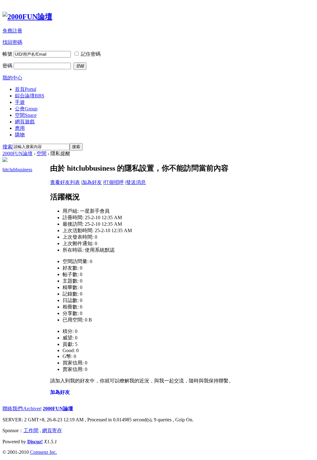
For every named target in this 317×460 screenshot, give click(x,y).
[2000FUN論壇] (27, 17)
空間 (26, 115)
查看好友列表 (65, 182)
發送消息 (136, 182)
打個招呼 (114, 182)
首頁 (25, 89)
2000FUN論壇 (17, 153)
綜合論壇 (29, 95)
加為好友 (92, 182)
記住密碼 (91, 54)
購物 (20, 134)
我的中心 (12, 77)
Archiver (32, 408)
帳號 (7, 54)
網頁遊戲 (25, 121)
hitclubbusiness (17, 169)
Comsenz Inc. (43, 452)
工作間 (31, 430)
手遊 (20, 102)
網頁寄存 (52, 430)
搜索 (7, 146)
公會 (26, 108)
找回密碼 (12, 42)
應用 (20, 128)
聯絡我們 (12, 408)
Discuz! (35, 441)
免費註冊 (12, 30)
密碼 (7, 65)
